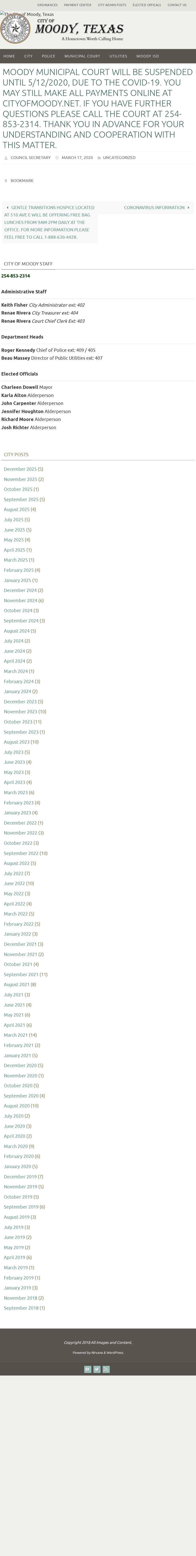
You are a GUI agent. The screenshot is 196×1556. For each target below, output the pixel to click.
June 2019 (14, 1234)
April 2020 (14, 1133)
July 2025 (13, 517)
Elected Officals (147, 5)
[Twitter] (96, 1366)
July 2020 (13, 1113)
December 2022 (20, 820)
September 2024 (21, 618)
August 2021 (17, 982)
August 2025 (17, 507)
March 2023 (16, 790)
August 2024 (17, 628)
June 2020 (14, 1123)
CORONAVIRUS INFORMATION (155, 205)
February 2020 (19, 1153)
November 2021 (20, 951)
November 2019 (20, 1184)
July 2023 (13, 749)
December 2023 (20, 699)
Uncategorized (119, 157)
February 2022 (19, 921)
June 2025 (14, 527)
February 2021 (19, 1042)
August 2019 (17, 1214)
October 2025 (18, 486)
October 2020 (18, 1083)
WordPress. (115, 1350)
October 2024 (18, 608)
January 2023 (17, 810)
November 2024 (20, 598)
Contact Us (177, 5)
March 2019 (16, 1265)
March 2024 (16, 668)
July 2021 (13, 992)
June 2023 (14, 759)
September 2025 (21, 497)
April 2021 (14, 1022)
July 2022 (13, 871)
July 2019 (13, 1224)
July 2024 (13, 638)
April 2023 (14, 779)
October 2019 (18, 1194)
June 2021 (14, 1002)
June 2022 (14, 881)
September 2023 (21, 729)
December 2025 (20, 466)
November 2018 (20, 1295)
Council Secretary (31, 157)
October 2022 (18, 840)
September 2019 (21, 1204)
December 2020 (20, 1063)
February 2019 (19, 1275)
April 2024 (14, 658)
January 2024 (17, 689)
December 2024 (20, 587)
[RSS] (106, 1366)
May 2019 (14, 1245)
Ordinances (47, 5)
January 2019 (17, 1285)
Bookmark (22, 179)
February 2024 (19, 678)
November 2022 (20, 830)
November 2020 (20, 1073)
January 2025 (17, 577)
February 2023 (19, 800)
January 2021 (17, 1052)
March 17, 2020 (77, 157)
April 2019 (14, 1255)
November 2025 (20, 476)
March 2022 (16, 911)
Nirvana (97, 1350)
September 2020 (21, 1093)
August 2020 (17, 1103)
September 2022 (21, 850)
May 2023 (14, 770)
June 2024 (14, 648)
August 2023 (17, 739)
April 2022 (14, 901)
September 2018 (21, 1305)
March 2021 (16, 1032)
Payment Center (77, 5)
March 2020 (16, 1144)
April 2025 (14, 547)
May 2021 (14, 1012)
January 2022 (17, 931)
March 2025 (16, 557)
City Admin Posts (112, 5)
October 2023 (18, 719)
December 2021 (20, 941)
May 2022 (14, 891)
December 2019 (20, 1174)
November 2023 (20, 709)
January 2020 (17, 1164)
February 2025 (19, 567)
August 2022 (17, 860)
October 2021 (18, 961)
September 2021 (21, 972)
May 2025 (14, 537)
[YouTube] (87, 1366)
